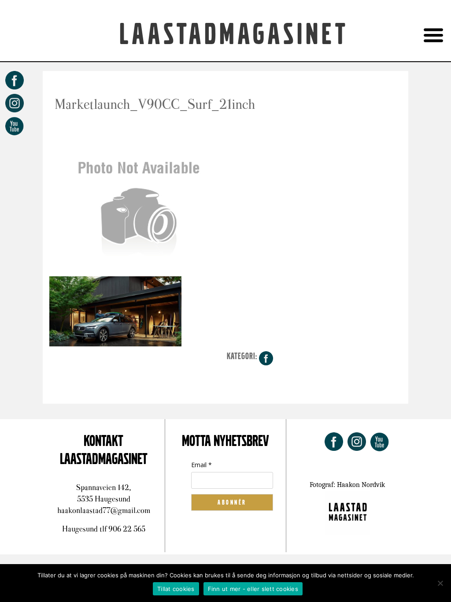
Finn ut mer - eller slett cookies (253, 588)
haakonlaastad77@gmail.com (103, 510)
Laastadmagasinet (234, 35)
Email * (201, 465)
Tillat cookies (176, 588)
